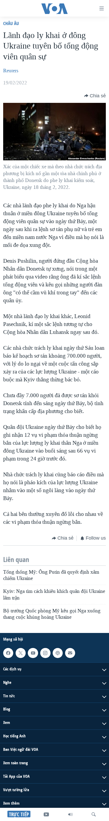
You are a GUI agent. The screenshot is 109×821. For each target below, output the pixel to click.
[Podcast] (58, 653)
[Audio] (70, 814)
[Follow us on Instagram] (45, 653)
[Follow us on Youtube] (33, 653)
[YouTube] (46, 814)
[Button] (95, 96)
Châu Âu (11, 23)
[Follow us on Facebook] (8, 653)
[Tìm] (94, 814)
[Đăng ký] (70, 653)
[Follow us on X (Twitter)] (21, 653)
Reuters (10, 71)
